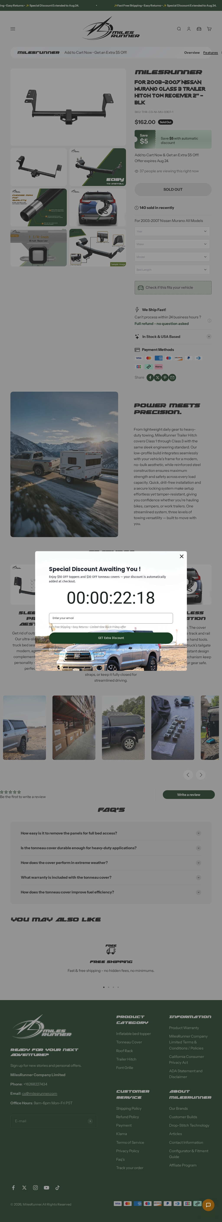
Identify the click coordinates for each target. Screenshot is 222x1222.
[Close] (181, 556)
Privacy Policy (63, 654)
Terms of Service (92, 654)
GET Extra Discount (111, 638)
